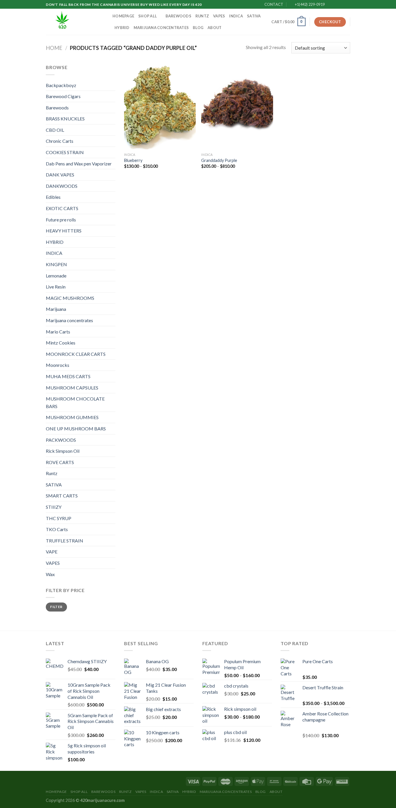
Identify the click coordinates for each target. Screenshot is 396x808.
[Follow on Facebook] (331, 5)
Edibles (53, 197)
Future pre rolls (61, 219)
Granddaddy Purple (219, 160)
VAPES (219, 16)
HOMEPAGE (123, 16)
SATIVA (254, 16)
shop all (147, 16)
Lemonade (56, 275)
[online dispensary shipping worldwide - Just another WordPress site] (75, 22)
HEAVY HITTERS (63, 230)
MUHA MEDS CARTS (68, 376)
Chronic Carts (59, 141)
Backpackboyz (61, 85)
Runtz (202, 16)
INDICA (236, 16)
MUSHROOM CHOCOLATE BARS (75, 402)
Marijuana (56, 309)
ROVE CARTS (60, 462)
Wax (50, 574)
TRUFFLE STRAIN (64, 540)
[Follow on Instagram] (336, 5)
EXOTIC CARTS (62, 208)
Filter (56, 607)
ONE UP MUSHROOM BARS (76, 428)
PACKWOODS (61, 440)
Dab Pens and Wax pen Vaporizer (79, 163)
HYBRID (122, 27)
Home (54, 48)
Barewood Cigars (63, 96)
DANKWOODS (61, 186)
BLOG (198, 27)
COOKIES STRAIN (65, 152)
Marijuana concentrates (161, 27)
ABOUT (214, 27)
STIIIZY (53, 507)
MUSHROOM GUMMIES (72, 417)
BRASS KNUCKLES (65, 118)
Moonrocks (57, 365)
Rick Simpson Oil (62, 451)
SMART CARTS (62, 495)
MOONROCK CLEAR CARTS (76, 354)
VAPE (51, 551)
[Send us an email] (347, 5)
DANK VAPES (60, 174)
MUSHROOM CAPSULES (72, 387)
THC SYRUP (58, 518)
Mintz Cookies (60, 342)
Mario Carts (58, 331)
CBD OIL (55, 130)
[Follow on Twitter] (342, 5)
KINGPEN (56, 264)
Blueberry (133, 160)
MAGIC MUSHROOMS (70, 298)
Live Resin (56, 286)
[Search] (265, 21)
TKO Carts (57, 529)
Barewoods (178, 16)
